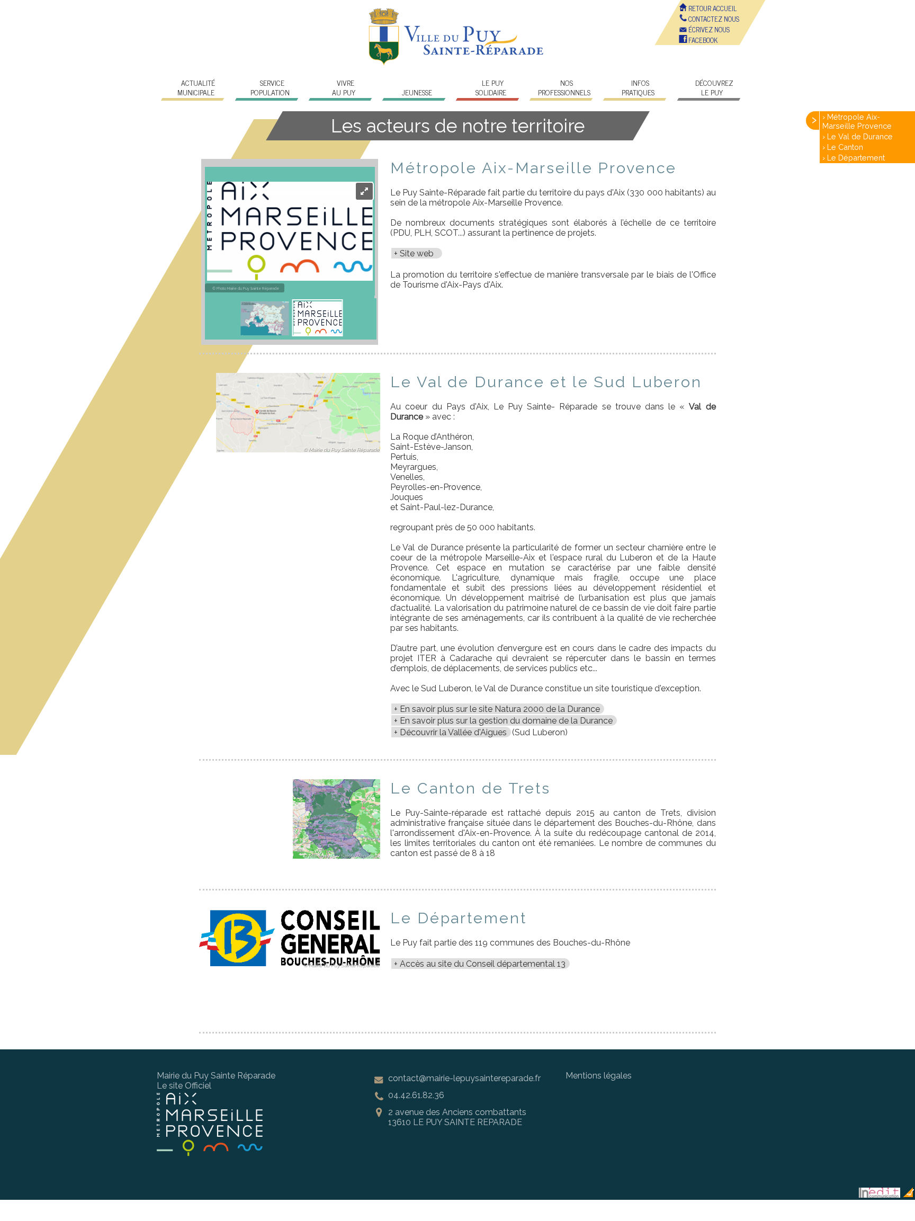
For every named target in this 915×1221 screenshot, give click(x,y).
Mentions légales (599, 1076)
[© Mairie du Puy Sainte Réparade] (298, 455)
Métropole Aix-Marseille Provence (857, 121)
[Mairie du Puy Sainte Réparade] (457, 63)
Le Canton (845, 146)
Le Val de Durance (860, 136)
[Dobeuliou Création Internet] (908, 1195)
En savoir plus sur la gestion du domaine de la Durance (506, 721)
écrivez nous (708, 29)
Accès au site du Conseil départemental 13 (483, 964)
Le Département (856, 157)
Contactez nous (713, 18)
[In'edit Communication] (879, 1195)
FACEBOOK (702, 40)
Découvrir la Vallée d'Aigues (453, 732)
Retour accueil (712, 8)
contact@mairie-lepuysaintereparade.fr (464, 1078)
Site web (419, 253)
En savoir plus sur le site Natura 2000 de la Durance (500, 709)
